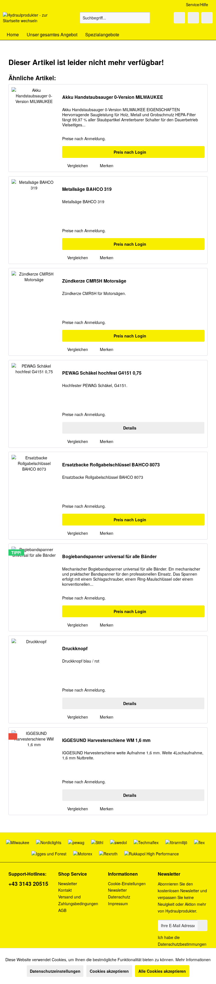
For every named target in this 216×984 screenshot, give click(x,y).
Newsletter (67, 883)
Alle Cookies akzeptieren (162, 971)
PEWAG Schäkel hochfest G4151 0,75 (101, 373)
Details (129, 428)
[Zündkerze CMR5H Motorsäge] (34, 312)
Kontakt (65, 890)
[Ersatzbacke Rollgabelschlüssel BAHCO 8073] (34, 495)
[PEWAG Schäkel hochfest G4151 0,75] (34, 404)
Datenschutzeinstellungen (55, 971)
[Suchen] (145, 17)
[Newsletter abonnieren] (202, 925)
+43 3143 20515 (28, 883)
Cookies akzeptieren (109, 971)
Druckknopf (74, 649)
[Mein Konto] (193, 17)
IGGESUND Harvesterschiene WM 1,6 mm (106, 740)
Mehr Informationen (193, 959)
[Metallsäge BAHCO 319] (34, 220)
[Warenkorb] (207, 17)
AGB (62, 910)
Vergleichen (77, 165)
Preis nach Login (130, 152)
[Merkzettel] (179, 17)
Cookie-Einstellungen (127, 883)
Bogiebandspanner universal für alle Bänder (109, 557)
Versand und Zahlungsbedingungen (78, 900)
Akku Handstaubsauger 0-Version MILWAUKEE (112, 97)
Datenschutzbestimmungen (182, 944)
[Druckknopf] (34, 679)
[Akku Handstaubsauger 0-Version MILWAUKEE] (34, 128)
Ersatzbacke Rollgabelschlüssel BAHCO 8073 (111, 465)
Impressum (118, 903)
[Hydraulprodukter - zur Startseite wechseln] (32, 19)
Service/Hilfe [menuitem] (197, 4)
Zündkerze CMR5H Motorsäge (94, 281)
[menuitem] (115, 17)
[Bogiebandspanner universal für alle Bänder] (34, 587)
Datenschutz (119, 897)
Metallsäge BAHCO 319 (87, 189)
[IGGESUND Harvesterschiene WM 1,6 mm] (34, 771)
